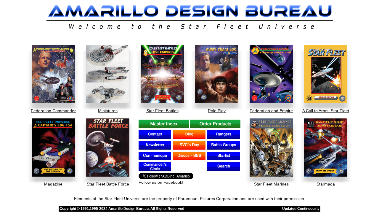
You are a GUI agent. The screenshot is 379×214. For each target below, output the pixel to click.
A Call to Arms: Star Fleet (325, 110)
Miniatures (108, 110)
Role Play (217, 110)
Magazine (53, 184)
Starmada (326, 184)
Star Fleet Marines (271, 184)
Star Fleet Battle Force (108, 184)
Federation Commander (53, 110)
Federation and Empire (271, 110)
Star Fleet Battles (162, 110)
